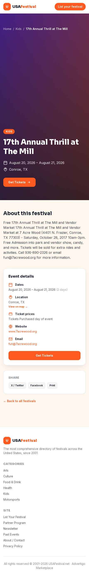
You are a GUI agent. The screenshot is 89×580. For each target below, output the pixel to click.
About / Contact (14, 540)
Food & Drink (12, 482)
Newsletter (10, 528)
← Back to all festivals (19, 401)
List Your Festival (14, 517)
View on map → (18, 306)
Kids (19, 29)
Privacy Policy (13, 546)
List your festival (70, 6)
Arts (5, 470)
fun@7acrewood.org (22, 344)
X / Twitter (17, 385)
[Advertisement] (44, 79)
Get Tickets (17, 182)
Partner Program (14, 523)
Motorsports (11, 499)
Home (7, 29)
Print (52, 385)
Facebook (36, 385)
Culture (8, 476)
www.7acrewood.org (22, 331)
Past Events (11, 534)
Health (7, 488)
